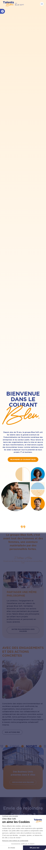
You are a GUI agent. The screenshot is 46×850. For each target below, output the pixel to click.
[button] (2, 11)
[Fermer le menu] (42, 4)
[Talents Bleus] (13, 4)
